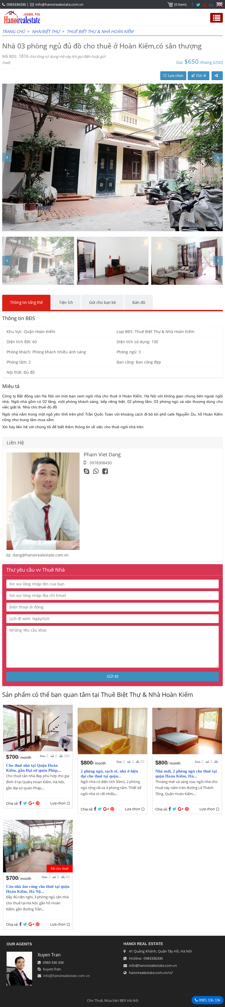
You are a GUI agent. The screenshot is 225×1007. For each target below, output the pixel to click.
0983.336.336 (209, 1000)
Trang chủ (13, 31)
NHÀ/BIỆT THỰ (46, 31)
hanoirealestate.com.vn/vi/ (151, 972)
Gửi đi (201, 75)
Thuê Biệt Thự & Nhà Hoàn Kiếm (100, 31)
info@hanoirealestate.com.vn (59, 4)
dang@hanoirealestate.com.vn (41, 555)
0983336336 (16, 4)
